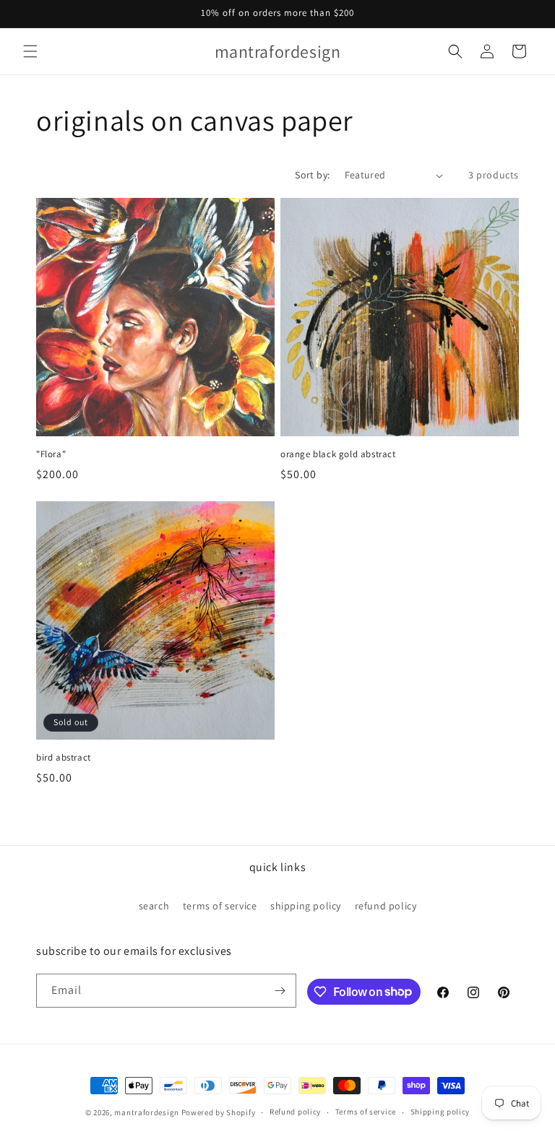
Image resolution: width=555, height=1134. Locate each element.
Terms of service (365, 1112)
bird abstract (63, 757)
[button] (30, 51)
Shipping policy (440, 1112)
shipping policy (305, 905)
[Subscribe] (280, 991)
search (154, 905)
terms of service (220, 905)
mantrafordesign (146, 1112)
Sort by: (312, 174)
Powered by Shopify (218, 1112)
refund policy (386, 905)
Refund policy (295, 1112)
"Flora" (51, 454)
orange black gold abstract (338, 454)
